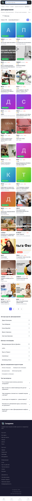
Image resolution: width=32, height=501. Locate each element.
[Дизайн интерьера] (23, 57)
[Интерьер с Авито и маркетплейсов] (8, 294)
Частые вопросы (5, 466)
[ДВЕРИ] (8, 106)
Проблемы (3, 454)
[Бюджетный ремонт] (8, 154)
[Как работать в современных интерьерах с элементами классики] (8, 227)
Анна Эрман (3, 44)
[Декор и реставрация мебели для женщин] (8, 203)
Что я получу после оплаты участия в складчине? (12, 382)
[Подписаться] (29, 9)
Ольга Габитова (4, 258)
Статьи (3, 469)
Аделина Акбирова (20, 279)
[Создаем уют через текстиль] (23, 249)
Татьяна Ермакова (5, 190)
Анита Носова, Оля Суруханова (8, 115)
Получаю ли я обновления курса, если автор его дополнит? (14, 404)
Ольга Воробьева (20, 165)
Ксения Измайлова (5, 303)
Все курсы (3, 435)
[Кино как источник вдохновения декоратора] (23, 203)
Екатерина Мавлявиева (21, 303)
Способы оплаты (5, 477)
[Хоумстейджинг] (23, 227)
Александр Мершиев (21, 44)
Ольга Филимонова (20, 258)
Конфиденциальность (6, 483)
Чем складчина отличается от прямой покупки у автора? (15, 394)
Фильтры (6, 16)
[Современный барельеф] (23, 271)
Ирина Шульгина (20, 212)
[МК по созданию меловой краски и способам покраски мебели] (8, 57)
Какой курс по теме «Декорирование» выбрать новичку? (15, 410)
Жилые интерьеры (6, 367)
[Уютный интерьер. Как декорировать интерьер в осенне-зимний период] (8, 81)
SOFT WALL (19, 140)
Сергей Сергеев (4, 92)
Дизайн (12, 6)
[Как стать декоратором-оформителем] (23, 294)
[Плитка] (28, 20)
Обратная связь (17, 491)
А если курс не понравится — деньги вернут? (14, 399)
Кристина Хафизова (5, 164)
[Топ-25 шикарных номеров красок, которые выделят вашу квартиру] (23, 179)
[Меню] (29, 2)
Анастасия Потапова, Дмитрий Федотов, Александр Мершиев (23, 235)
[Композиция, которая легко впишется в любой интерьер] (8, 179)
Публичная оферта (5, 481)
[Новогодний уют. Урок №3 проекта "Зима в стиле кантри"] (23, 81)
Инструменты (4, 456)
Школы (3, 441)
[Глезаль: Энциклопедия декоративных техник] (8, 130)
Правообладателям (16, 493)
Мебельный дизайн (16, 370)
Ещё (29, 12)
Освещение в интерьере (8, 373)
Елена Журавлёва (5, 214)
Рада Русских (4, 281)
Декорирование (6, 370)
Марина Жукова (19, 117)
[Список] (30, 20)
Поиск (2, 444)
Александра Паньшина (21, 190)
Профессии (4, 452)
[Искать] (6, 2)
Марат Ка (3, 141)
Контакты (3, 471)
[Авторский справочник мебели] (8, 34)
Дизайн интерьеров (19, 6)
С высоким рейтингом (13, 19)
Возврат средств (5, 479)
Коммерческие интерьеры (19, 367)
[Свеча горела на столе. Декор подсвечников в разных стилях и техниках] (23, 106)
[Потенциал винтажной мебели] (23, 34)
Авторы (3, 439)
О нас (2, 462)
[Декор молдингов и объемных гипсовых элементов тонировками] (23, 154)
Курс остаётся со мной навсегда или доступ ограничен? (14, 388)
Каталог (7, 6)
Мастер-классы (5, 437)
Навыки (3, 449)
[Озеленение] (8, 249)
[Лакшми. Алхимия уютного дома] (8, 271)
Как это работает (5, 464)
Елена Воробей (4, 68)
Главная (2, 6)
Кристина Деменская (21, 92)
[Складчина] (3, 2)
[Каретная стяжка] (23, 130)
